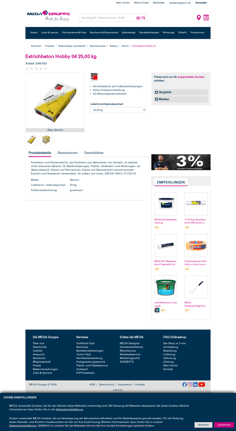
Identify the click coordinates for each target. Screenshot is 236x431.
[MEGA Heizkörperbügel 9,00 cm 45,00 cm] (196, 287)
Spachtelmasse (98, 46)
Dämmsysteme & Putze (74, 32)
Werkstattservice (130, 354)
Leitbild (37, 350)
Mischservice (128, 350)
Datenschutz (106, 385)
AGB (92, 385)
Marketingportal (130, 358)
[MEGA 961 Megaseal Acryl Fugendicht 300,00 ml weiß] (166, 245)
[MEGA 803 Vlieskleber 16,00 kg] (166, 204)
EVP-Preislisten (85, 372)
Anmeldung (170, 347)
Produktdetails (40, 154)
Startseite (36, 46)
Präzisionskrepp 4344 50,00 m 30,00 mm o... (196, 263)
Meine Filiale (141, 2)
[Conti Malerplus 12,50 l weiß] (166, 287)
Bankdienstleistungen (89, 350)
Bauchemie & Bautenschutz (104, 32)
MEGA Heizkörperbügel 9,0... (196, 304)
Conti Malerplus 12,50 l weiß (165, 304)
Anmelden (201, 2)
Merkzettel (159, 2)
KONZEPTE (127, 361)
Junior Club (83, 354)
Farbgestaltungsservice (90, 361)
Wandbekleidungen (149, 32)
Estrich (125, 46)
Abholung (169, 358)
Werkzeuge (168, 32)
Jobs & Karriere (42, 372)
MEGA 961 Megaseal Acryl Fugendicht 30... (165, 263)
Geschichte (40, 347)
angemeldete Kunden (191, 77)
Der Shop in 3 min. (175, 343)
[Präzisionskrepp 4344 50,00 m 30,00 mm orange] (196, 245)
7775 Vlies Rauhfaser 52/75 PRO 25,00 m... (195, 221)
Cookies (140, 384)
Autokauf (82, 369)
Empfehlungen (171, 182)
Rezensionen (68, 153)
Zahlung (168, 361)
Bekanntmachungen (45, 369)
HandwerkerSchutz (131, 347)
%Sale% (182, 32)
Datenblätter (94, 153)
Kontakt (168, 369)
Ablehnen (203, 424)
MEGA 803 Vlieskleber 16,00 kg (165, 221)
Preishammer (197, 32)
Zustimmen (224, 424)
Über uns (38, 343)
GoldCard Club (85, 343)
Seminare (82, 347)
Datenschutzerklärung (69, 409)
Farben (33, 32)
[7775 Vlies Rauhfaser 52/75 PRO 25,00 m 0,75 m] (196, 204)
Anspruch (39, 354)
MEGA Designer (130, 343)
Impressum (125, 385)
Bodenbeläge (129, 32)
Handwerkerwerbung (89, 358)
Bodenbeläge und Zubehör (72, 46)
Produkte (49, 46)
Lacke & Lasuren (49, 32)
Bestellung (170, 350)
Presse (37, 365)
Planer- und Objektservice (92, 365)
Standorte (39, 358)
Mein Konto (123, 2)
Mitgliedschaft (42, 361)
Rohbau (114, 46)
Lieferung (169, 354)
